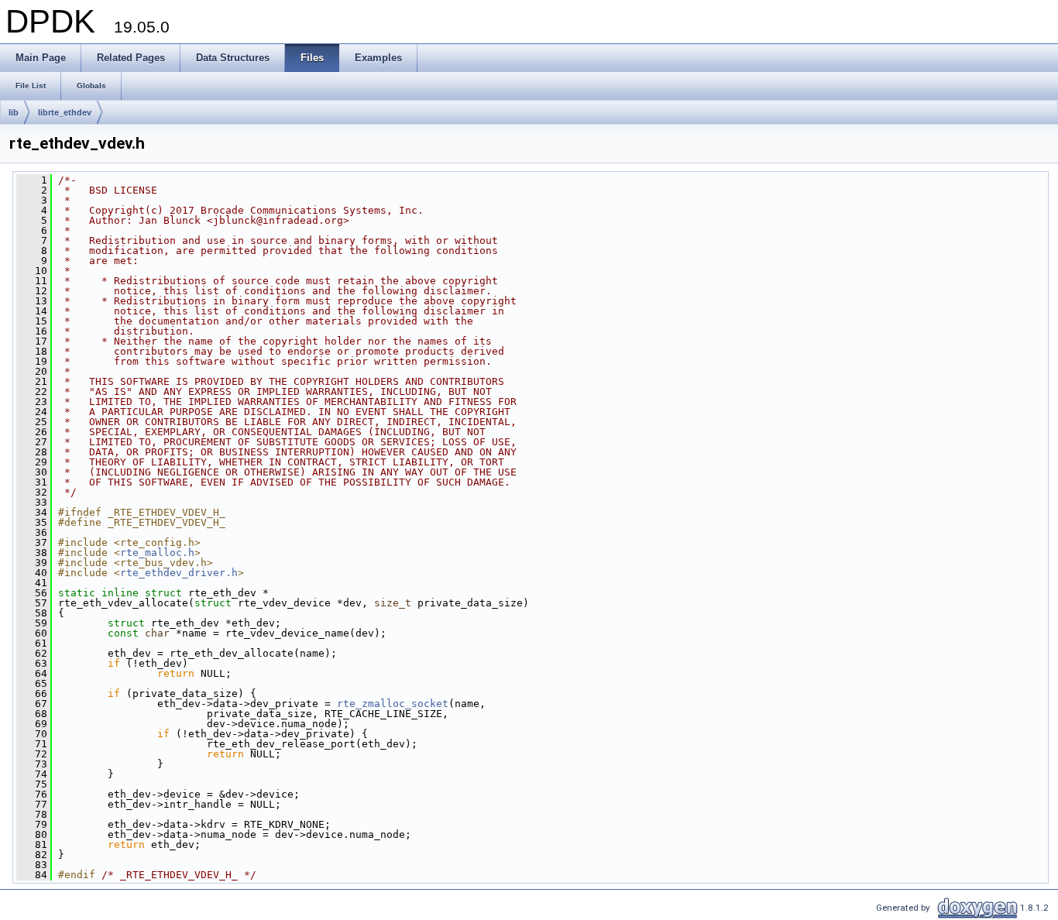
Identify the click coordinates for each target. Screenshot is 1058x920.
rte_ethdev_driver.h (179, 572)
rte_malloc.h (157, 552)
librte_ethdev (64, 112)
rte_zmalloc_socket (392, 703)
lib (14, 112)
